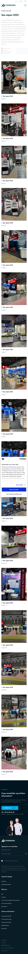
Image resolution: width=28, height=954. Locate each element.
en (20, 1)
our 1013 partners (11, 467)
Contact (3, 897)
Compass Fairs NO (6, 919)
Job (2, 894)
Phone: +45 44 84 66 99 (7, 948)
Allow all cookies (14, 489)
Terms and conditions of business (10, 900)
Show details (19, 484)
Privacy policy (4, 950)
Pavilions (3, 881)
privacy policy (14, 860)
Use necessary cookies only (14, 494)
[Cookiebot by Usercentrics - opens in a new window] (19, 459)
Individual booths (6, 884)
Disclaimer (4, 906)
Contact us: (7, 808)
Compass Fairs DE (6, 922)
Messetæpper (5, 925)
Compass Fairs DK (6, 916)
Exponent (4, 928)
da (16, 1)
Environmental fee (6, 903)
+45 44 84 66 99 (9, 812)
